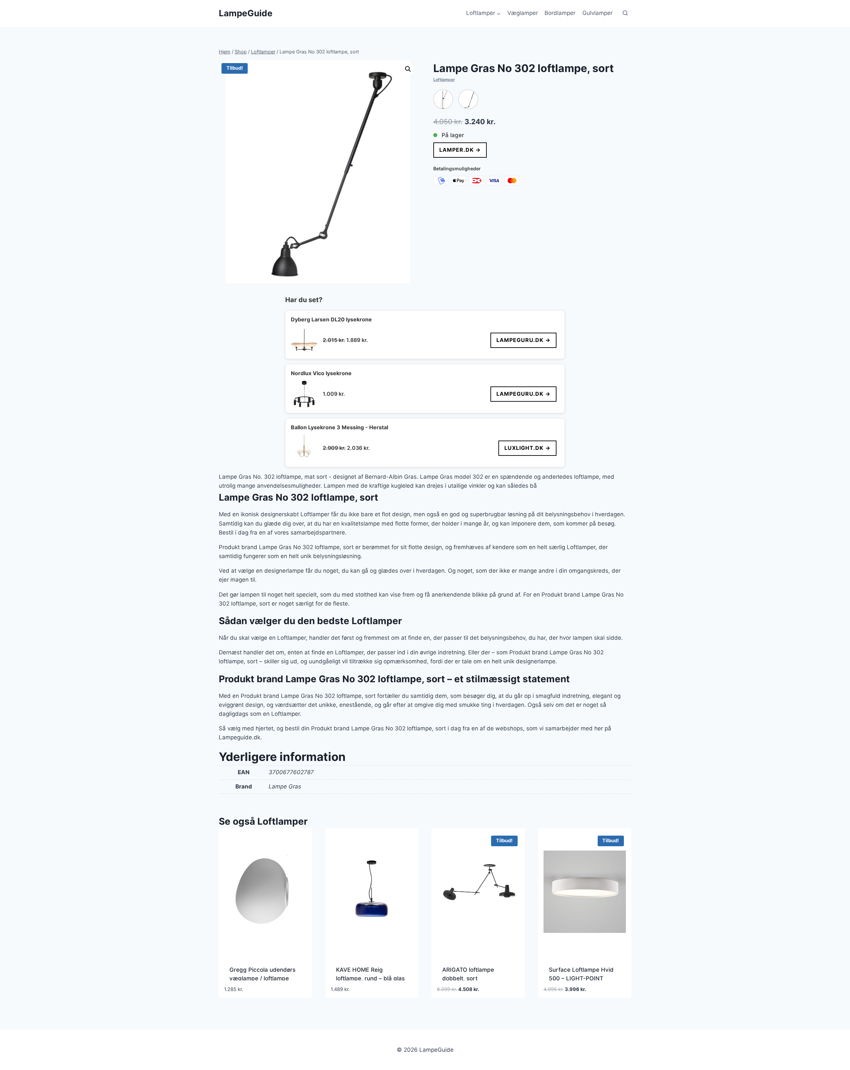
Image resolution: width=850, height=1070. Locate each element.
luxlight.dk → (527, 448)
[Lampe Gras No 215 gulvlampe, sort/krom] (443, 99)
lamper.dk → (460, 149)
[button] (408, 69)
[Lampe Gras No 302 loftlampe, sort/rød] (468, 99)
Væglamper (522, 13)
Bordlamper (560, 13)
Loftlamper (444, 79)
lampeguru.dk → (523, 340)
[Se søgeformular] (625, 13)
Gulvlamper (597, 13)
